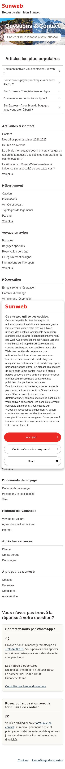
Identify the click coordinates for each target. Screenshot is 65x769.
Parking (7, 215)
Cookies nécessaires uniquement (31, 449)
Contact (7, 134)
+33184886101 (14, 649)
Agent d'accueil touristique (18, 524)
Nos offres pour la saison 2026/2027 (24, 139)
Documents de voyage (16, 488)
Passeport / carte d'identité (18, 493)
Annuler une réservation (17, 298)
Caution (7, 193)
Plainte (6, 549)
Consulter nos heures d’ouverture (25, 686)
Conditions (8, 590)
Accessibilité (10, 596)
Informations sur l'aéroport (18, 262)
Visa (5, 499)
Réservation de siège (15, 251)
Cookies (7, 579)
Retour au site (11, 12)
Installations (9, 199)
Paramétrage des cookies (47, 760)
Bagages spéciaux (13, 246)
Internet (6, 529)
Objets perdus (10, 554)
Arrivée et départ (12, 204)
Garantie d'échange (14, 293)
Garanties (8, 585)
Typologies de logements (17, 210)
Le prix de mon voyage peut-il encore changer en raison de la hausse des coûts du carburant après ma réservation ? (32, 154)
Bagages (7, 240)
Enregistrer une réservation (18, 287)
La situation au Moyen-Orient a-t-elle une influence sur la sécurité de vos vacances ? (28, 166)
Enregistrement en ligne (16, 257)
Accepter (31, 437)
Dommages (9, 560)
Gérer (31, 461)
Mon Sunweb (31, 12)
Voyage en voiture (13, 518)
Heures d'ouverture (13, 145)
